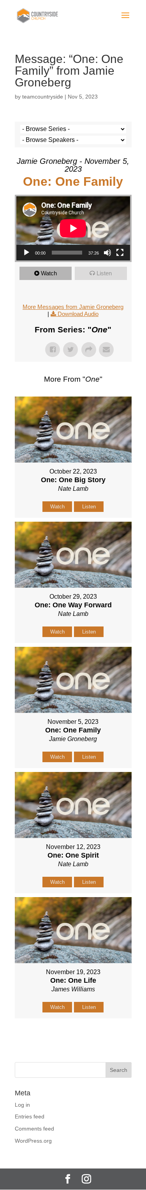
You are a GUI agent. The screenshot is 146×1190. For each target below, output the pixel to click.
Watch (49, 273)
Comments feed (34, 1128)
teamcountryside (42, 96)
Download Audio (78, 314)
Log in (22, 1105)
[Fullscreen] (120, 253)
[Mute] (107, 253)
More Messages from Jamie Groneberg (73, 306)
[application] (73, 228)
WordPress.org (33, 1141)
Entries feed (29, 1116)
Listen (104, 273)
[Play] (26, 253)
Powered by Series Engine (73, 1038)
